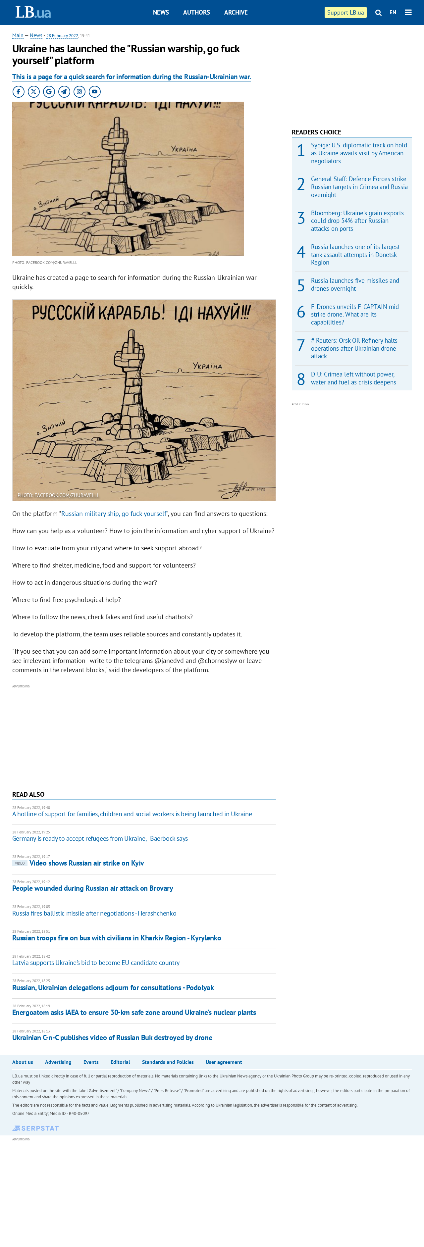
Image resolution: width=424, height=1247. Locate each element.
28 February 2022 (62, 35)
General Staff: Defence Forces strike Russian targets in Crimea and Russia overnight (359, 187)
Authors (196, 12)
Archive (236, 12)
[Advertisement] (144, 736)
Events (91, 1062)
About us (22, 1062)
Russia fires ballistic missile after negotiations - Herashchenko (94, 913)
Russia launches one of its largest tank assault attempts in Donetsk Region (355, 255)
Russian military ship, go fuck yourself (113, 513)
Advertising (58, 1062)
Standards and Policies (168, 1062)
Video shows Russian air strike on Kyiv (79, 863)
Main (18, 35)
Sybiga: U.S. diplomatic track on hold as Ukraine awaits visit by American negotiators (359, 153)
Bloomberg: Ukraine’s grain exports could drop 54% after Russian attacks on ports (357, 221)
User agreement (224, 1062)
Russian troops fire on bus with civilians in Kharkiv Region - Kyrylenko (116, 937)
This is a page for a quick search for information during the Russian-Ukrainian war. (131, 76)
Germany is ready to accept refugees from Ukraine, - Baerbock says (100, 838)
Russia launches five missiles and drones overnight (355, 284)
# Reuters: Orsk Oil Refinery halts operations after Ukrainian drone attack (354, 348)
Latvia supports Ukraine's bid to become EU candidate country (96, 962)
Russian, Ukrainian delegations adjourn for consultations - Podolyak (113, 987)
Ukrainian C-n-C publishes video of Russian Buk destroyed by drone (112, 1037)
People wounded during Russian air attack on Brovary (92, 888)
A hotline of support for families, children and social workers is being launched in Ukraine (132, 814)
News (161, 12)
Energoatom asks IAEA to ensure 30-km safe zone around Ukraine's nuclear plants (134, 1012)
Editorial (120, 1062)
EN (393, 12)
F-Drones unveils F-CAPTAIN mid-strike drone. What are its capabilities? (356, 314)
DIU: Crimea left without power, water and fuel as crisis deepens (353, 378)
